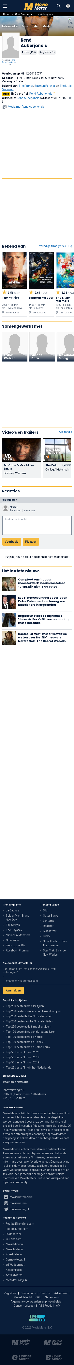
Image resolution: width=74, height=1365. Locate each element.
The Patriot (26, 85)
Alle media (65, 431)
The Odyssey (14, 930)
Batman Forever (45, 85)
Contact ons (28, 1293)
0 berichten (9, 499)
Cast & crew (22, 14)
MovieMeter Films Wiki (27, 1297)
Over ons (45, 1293)
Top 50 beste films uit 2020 (22, 1052)
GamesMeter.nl (15, 1259)
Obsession (12, 940)
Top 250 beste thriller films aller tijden (29, 1016)
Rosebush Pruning (17, 950)
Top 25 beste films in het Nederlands (28, 1067)
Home (6, 14)
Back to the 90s (15, 945)
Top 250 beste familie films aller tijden (29, 1021)
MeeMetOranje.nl (16, 1280)
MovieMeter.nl (14, 1244)
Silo (45, 910)
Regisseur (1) (47, 52)
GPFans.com (14, 1239)
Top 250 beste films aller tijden (25, 1006)
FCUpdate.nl (13, 1233)
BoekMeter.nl (14, 1254)
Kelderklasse (14, 1269)
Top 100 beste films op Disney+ (25, 1042)
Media (47, 26)
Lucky (46, 936)
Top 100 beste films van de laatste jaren (30, 1031)
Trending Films (12, 904)
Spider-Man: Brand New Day (17, 917)
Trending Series (49, 904)
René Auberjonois (40, 93)
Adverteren (61, 1293)
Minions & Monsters (18, 935)
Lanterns (48, 920)
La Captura (13, 910)
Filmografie (30, 26)
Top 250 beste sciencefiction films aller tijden (34, 1011)
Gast (14, 507)
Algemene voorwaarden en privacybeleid (36, 1301)
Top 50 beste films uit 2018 (22, 1057)
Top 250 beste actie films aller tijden (28, 1026)
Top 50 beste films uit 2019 (22, 1062)
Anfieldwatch (14, 1274)
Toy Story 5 (13, 924)
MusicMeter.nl (14, 1249)
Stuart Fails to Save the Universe (55, 943)
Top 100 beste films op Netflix (24, 1036)
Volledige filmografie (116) (55, 246)
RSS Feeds (45, 1305)
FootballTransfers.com (20, 1223)
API (58, 1305)
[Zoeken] (58, 6)
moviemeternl (18, 1203)
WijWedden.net (15, 1264)
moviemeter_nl (19, 1209)
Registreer (10, 1293)
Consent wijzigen (24, 1305)
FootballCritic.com (17, 1228)
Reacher (48, 925)
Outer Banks (50, 915)
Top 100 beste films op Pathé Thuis (28, 1047)
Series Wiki (52, 1297)
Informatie (10, 26)
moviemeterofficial (21, 1197)
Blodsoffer (49, 931)
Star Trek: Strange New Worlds (54, 952)
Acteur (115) (29, 52)
